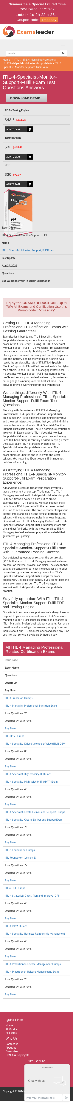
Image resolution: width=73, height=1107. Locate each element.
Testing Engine (13, 138)
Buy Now (10, 728)
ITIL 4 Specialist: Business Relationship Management (35, 934)
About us (11, 1048)
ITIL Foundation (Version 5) (20, 858)
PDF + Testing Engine (17, 110)
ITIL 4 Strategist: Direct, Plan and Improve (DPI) (32, 896)
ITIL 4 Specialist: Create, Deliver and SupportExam (34, 820)
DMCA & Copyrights (17, 1055)
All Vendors (12, 1029)
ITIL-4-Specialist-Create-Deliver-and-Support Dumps (35, 812)
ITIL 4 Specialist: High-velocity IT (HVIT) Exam (31, 782)
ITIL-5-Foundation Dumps (20, 850)
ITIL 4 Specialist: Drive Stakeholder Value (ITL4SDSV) (35, 744)
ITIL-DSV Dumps (14, 736)
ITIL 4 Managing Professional (39, 60)
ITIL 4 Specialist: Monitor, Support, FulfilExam (28, 250)
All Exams (11, 1033)
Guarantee (12, 1051)
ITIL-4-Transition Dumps (18, 698)
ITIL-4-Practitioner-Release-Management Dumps (33, 964)
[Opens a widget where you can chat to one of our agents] (47, 1083)
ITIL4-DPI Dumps (15, 888)
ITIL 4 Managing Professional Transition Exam (31, 706)
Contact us (12, 1044)
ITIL (16, 60)
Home (6, 60)
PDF (7, 165)
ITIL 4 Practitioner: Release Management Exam (32, 972)
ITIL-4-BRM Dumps (16, 926)
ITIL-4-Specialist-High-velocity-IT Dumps (28, 774)
